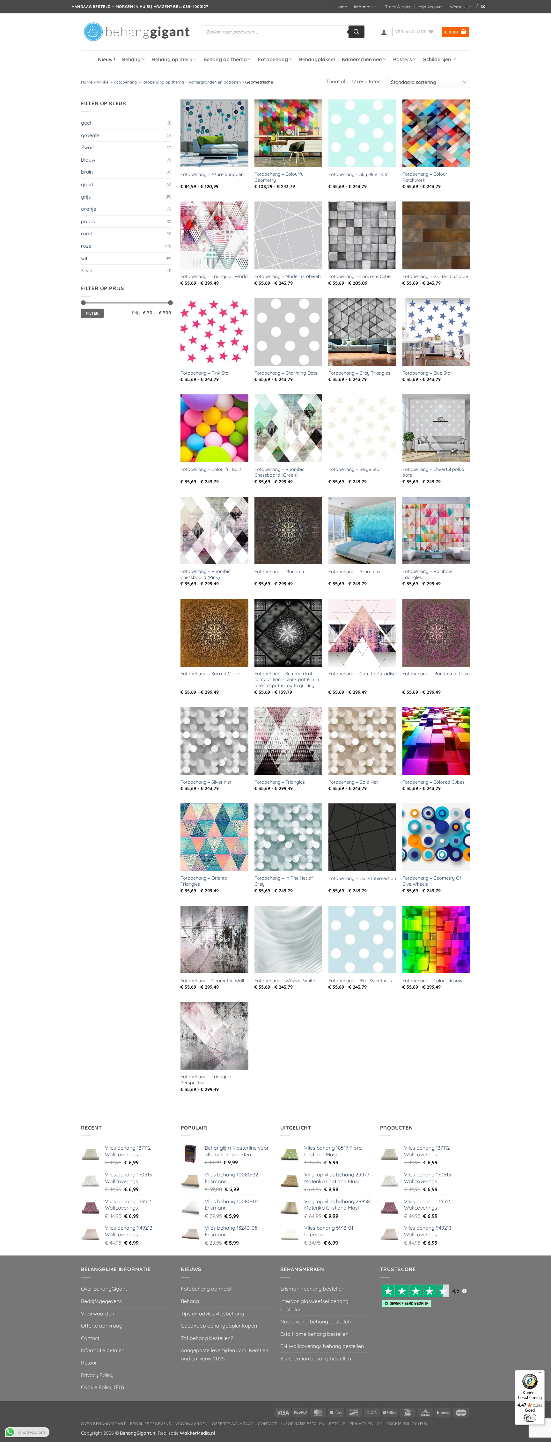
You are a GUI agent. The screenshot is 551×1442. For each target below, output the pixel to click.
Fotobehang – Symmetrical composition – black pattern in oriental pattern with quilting (286, 679)
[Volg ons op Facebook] (477, 6)
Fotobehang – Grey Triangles (359, 373)
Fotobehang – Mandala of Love (436, 674)
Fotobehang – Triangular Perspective (206, 1080)
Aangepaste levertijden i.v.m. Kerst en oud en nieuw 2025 (224, 1354)
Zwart (88, 147)
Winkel (103, 81)
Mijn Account (430, 6)
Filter (92, 313)
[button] (384, 32)
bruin (87, 172)
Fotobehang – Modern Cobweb (287, 276)
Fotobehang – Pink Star (205, 373)
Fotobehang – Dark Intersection (362, 878)
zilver (87, 270)
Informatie (364, 6)
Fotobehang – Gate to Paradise (362, 674)
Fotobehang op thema (162, 81)
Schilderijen (437, 59)
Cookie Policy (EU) (102, 1387)
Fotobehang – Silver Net (205, 782)
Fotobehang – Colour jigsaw (432, 981)
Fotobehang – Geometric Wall (212, 981)
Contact (90, 1338)
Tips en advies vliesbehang (212, 1313)
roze (86, 246)
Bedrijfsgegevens (101, 1301)
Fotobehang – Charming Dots (285, 373)
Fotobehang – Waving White (284, 981)
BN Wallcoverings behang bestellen (322, 1346)
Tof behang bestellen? (207, 1338)
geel (86, 123)
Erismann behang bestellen (312, 1288)
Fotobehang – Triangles (279, 782)
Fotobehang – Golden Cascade (435, 276)
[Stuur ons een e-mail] (483, 6)
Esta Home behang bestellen (314, 1334)
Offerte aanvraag (101, 1325)
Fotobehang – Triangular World (214, 276)
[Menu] (541, 1374)
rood (86, 233)
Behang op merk (172, 59)
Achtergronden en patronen (214, 81)
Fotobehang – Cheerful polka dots (433, 472)
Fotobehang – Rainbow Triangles (427, 574)
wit (84, 258)
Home (341, 6)
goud (87, 184)
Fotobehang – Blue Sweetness (360, 981)
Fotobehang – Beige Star (354, 469)
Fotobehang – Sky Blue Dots (358, 174)
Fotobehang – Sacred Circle (209, 674)
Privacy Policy (97, 1375)
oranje (88, 209)
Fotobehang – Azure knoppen (212, 174)
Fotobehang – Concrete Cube (359, 276)
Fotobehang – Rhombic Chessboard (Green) (279, 472)
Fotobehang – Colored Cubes (433, 782)
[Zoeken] (356, 32)
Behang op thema (225, 59)
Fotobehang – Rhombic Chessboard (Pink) (205, 574)
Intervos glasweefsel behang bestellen (314, 1305)
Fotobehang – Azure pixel (355, 572)
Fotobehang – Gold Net (353, 782)
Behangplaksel (317, 59)
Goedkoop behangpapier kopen (219, 1325)
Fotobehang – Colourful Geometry (279, 177)
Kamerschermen (362, 59)
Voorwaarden (97, 1313)
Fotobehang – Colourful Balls (211, 469)
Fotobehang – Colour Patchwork (424, 177)
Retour (89, 1362)
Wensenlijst (460, 6)
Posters (402, 59)
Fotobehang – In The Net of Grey (283, 881)
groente (90, 135)
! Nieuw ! (105, 59)
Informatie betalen (102, 1350)
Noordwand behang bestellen (315, 1321)
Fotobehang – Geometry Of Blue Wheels (431, 881)
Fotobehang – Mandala (279, 572)
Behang (131, 59)
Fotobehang (273, 59)
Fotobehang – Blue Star (427, 373)
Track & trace (398, 6)
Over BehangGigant (104, 1288)
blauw (88, 160)
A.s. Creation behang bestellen (315, 1358)
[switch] (530, 1418)
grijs (86, 197)
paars (88, 221)
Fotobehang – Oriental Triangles (204, 881)
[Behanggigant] (136, 32)
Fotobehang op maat (206, 1288)
